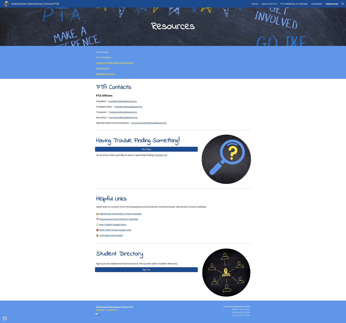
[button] (343, 4)
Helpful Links (102, 68)
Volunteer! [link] (316, 3)
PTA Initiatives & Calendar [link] (294, 3)
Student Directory (105, 73)
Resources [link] (332, 3)
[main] (173, 27)
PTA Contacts (103, 57)
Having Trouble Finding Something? (114, 62)
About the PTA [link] (269, 3)
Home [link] (255, 3)
